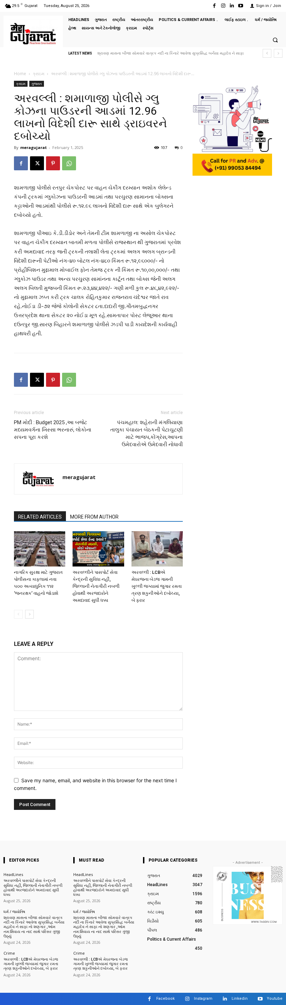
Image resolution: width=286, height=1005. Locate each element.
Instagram (203, 998)
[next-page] (29, 614)
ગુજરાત (36, 83)
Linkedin (240, 998)
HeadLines (13, 874)
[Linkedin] (232, 5)
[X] (37, 163)
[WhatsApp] (69, 163)
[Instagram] (223, 5)
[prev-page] (18, 614)
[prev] (267, 53)
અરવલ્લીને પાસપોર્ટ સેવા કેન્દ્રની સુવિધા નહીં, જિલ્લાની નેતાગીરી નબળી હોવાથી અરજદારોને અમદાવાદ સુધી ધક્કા (96, 586)
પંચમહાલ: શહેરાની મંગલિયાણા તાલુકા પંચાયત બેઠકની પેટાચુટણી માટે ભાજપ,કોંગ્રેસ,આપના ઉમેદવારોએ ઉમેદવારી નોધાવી (146, 433)
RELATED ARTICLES (40, 517)
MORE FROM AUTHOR (94, 517)
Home (20, 74)
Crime (9, 953)
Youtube (275, 998)
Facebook (165, 998)
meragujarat (33, 147)
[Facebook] (214, 5)
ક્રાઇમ (38, 74)
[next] (278, 53)
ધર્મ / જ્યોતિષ (14, 911)
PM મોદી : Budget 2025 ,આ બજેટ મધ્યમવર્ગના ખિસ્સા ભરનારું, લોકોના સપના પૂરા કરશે (52, 429)
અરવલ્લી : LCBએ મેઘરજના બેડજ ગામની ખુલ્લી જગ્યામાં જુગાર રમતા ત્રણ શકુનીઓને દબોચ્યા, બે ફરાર (156, 586)
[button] (275, 40)
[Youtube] (240, 5)
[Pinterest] (53, 163)
